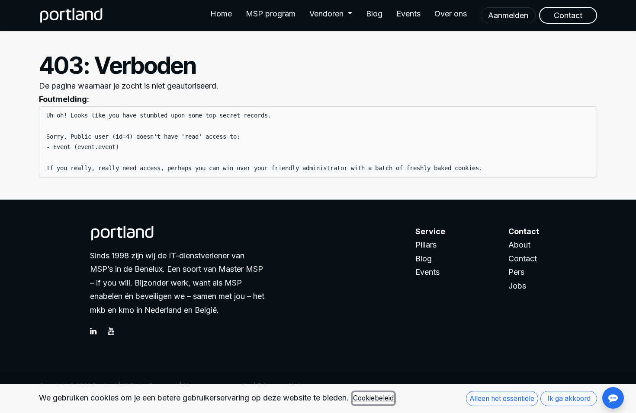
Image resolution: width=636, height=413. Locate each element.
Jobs (517, 285)
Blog (423, 258)
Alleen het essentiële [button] (502, 398)
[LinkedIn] (98, 331)
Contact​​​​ (568, 15)
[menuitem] (221, 15)
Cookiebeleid (373, 398)
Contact (522, 258)
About (519, 244)
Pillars (426, 244)
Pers (516, 271)
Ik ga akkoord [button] (569, 398)
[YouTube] (115, 331)
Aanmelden (508, 15)
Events (427, 271)
